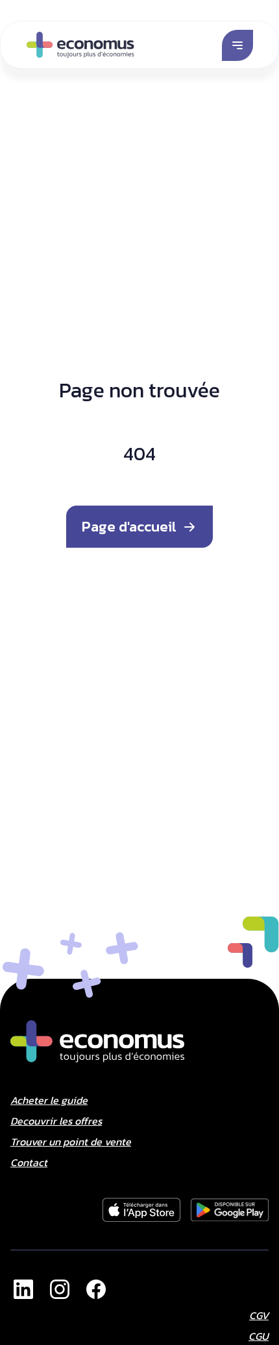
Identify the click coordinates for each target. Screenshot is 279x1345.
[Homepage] (80, 45)
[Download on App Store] (141, 1210)
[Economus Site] (23, 1289)
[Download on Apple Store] (230, 1210)
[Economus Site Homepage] (97, 1041)
